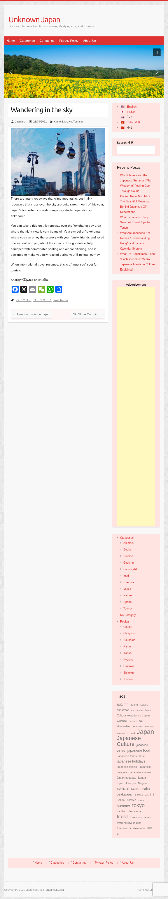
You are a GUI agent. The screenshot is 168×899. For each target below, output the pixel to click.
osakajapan (125, 794)
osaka (145, 789)
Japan (145, 731)
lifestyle (131, 783)
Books (127, 549)
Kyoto (120, 783)
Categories (27, 40)
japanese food (138, 750)
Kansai (127, 653)
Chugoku (129, 633)
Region (124, 621)
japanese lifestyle (127, 767)
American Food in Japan (31, 314)
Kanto (57, 121)
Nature (127, 595)
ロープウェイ (42, 300)
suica (141, 800)
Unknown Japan (34, 19)
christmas (123, 710)
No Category (128, 615)
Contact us (47, 40)
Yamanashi (124, 828)
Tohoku (128, 679)
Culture (122, 721)
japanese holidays (131, 761)
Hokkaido (129, 640)
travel (122, 816)
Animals (128, 543)
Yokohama (60, 300)
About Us (89, 40)
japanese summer (140, 772)
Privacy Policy (68, 40)
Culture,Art (130, 569)
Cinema (128, 556)
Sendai (121, 800)
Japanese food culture (131, 756)
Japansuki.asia (55, 889)
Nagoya (142, 783)
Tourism (78, 121)
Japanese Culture (129, 741)
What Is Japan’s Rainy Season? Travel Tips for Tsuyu (135, 222)
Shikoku (128, 672)
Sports (127, 602)
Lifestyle (67, 121)
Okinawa (128, 666)
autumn (122, 704)
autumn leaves (139, 704)
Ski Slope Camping (88, 314)
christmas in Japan (141, 710)
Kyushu (128, 659)
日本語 (131, 112)
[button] (157, 52)
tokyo (138, 805)
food (126, 575)
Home (11, 40)
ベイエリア (24, 300)
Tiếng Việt (133, 122)
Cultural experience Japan (133, 715)
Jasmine (20, 121)
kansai (142, 777)
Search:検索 (125, 142)
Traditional (135, 811)
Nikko (134, 789)
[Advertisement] (136, 406)
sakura (139, 794)
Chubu (127, 626)
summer (123, 806)
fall (141, 721)
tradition (121, 811)
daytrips (133, 721)
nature (123, 788)
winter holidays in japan (129, 822)
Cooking (128, 562)
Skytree (131, 800)
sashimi (149, 794)
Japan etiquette (126, 777)
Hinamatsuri (124, 726)
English (131, 106)
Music (127, 588)
